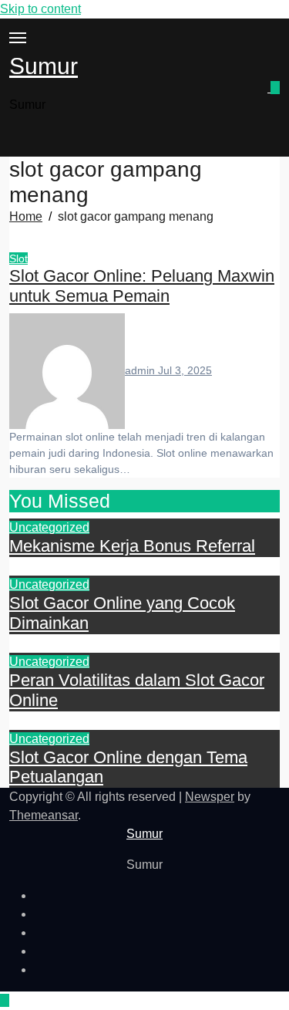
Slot (18, 258)
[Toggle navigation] (17, 37)
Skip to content (40, 8)
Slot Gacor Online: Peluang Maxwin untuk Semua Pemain (141, 286)
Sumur (43, 66)
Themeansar (43, 815)
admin (141, 370)
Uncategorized (49, 527)
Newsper (209, 796)
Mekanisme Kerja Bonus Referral (132, 546)
